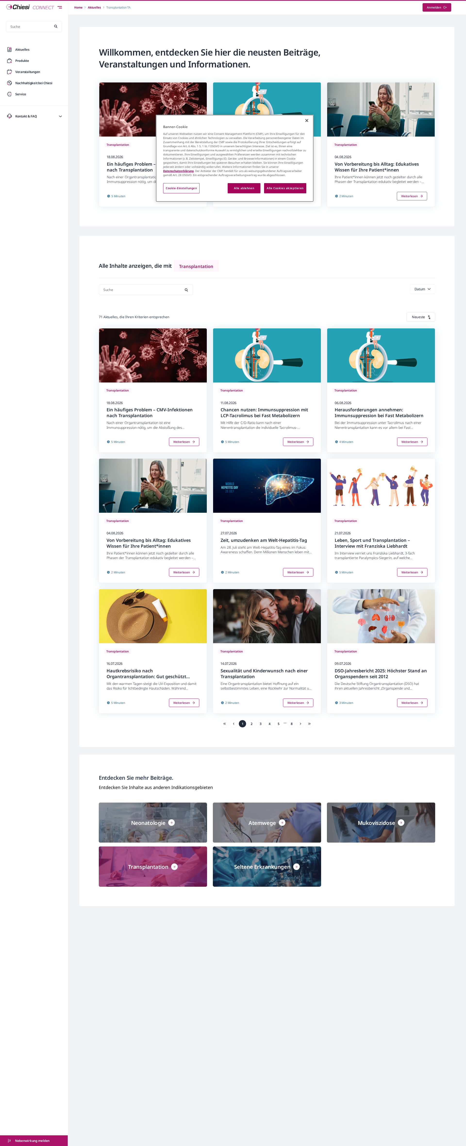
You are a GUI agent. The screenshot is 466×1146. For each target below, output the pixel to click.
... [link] (284, 722)
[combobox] (421, 317)
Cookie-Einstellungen (181, 188)
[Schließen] (306, 120)
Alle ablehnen (244, 188)
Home (78, 7)
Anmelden (434, 7)
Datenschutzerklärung (178, 171)
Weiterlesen (409, 196)
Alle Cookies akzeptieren (285, 188)
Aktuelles (94, 7)
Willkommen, (126, 52)
